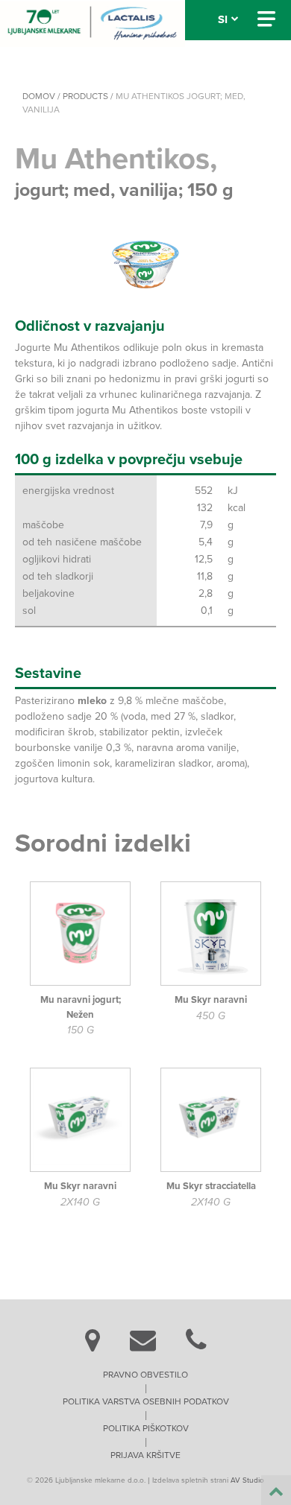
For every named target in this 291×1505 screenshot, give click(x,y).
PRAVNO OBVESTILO (145, 1374)
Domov (38, 96)
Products (85, 96)
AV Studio (247, 1480)
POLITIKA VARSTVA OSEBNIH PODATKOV (146, 1401)
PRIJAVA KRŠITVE (145, 1455)
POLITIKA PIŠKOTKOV (146, 1428)
